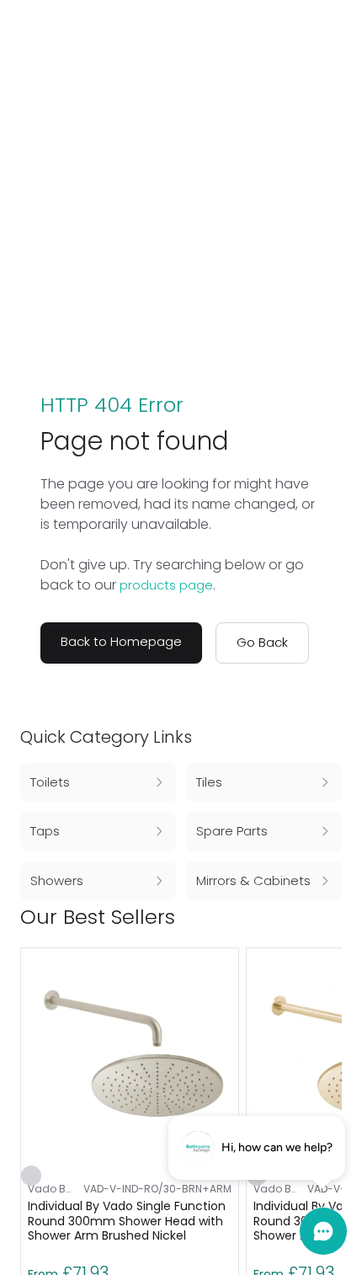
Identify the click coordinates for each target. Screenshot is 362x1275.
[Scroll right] (332, 917)
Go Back (262, 642)
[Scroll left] (305, 917)
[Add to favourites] (31, 1176)
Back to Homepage (121, 641)
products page (166, 585)
